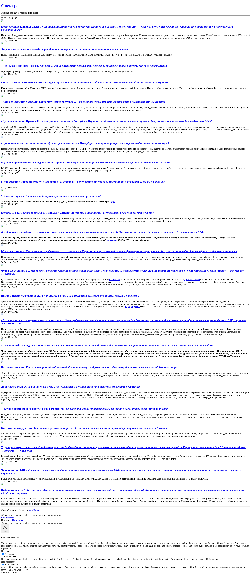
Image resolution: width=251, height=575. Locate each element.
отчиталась (114, 279)
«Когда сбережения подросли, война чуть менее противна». (83, 101)
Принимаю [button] (6, 520)
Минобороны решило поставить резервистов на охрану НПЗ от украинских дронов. (83, 181)
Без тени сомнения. (89, 367)
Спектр (9, 5)
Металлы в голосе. (119, 251)
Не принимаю (19, 520)
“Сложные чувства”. (51, 196)
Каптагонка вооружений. (84, 428)
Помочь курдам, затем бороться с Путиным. (77, 212)
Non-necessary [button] (8, 562)
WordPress (34, 510)
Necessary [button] (6, 551)
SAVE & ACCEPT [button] (10, 572)
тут (113, 201)
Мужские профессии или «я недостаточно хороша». (85, 162)
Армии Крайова (192, 279)
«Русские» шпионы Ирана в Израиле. (106, 121)
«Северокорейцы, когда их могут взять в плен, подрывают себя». (107, 345)
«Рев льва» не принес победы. (84, 65)
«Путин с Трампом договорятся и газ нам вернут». (84, 408)
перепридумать (132, 306)
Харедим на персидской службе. (64, 49)
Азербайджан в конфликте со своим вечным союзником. (103, 231)
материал (112, 240)
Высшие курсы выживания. (70, 295)
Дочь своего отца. (70, 386)
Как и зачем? (7, 517)
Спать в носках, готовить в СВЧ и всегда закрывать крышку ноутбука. (84, 82)
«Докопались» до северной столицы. (85, 143)
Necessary (9, 554)
